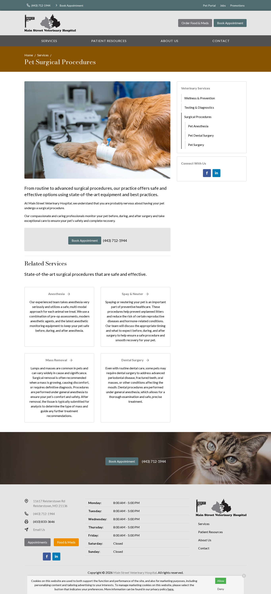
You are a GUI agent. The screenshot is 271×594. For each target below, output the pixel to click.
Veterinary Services (195, 88)
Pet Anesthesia (198, 126)
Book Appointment (230, 23)
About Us (169, 41)
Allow (220, 581)
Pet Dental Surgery (201, 135)
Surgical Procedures (197, 117)
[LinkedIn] (216, 173)
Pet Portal (209, 5)
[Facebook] (207, 173)
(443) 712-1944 (115, 240)
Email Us (39, 529)
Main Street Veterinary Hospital (135, 572)
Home (28, 55)
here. (171, 589)
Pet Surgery (196, 145)
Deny (220, 589)
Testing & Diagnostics (199, 107)
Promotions (237, 5)
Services (49, 41)
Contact (221, 41)
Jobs (223, 5)
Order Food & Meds (195, 23)
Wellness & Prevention (199, 98)
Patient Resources (109, 41)
